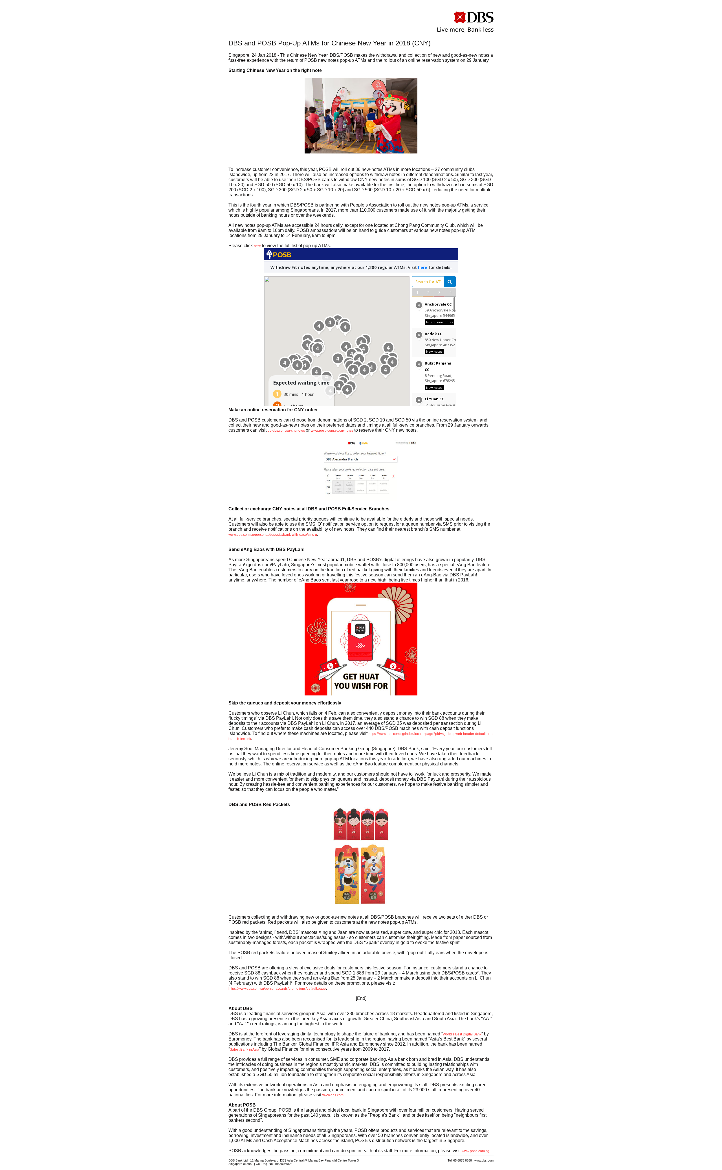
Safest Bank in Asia (244, 1050)
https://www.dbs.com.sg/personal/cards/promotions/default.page (277, 989)
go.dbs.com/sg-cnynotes (287, 431)
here (257, 246)
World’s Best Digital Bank (462, 1034)
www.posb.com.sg (475, 1151)
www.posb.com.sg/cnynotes (332, 431)
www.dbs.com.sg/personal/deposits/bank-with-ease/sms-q (272, 535)
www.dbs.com (333, 1095)
